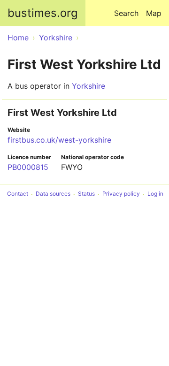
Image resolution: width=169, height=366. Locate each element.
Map (153, 13)
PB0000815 (28, 167)
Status (86, 194)
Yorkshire (88, 86)
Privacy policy (121, 194)
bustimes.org (43, 13)
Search (126, 13)
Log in (155, 194)
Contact (17, 194)
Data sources (53, 194)
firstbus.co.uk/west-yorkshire (59, 140)
